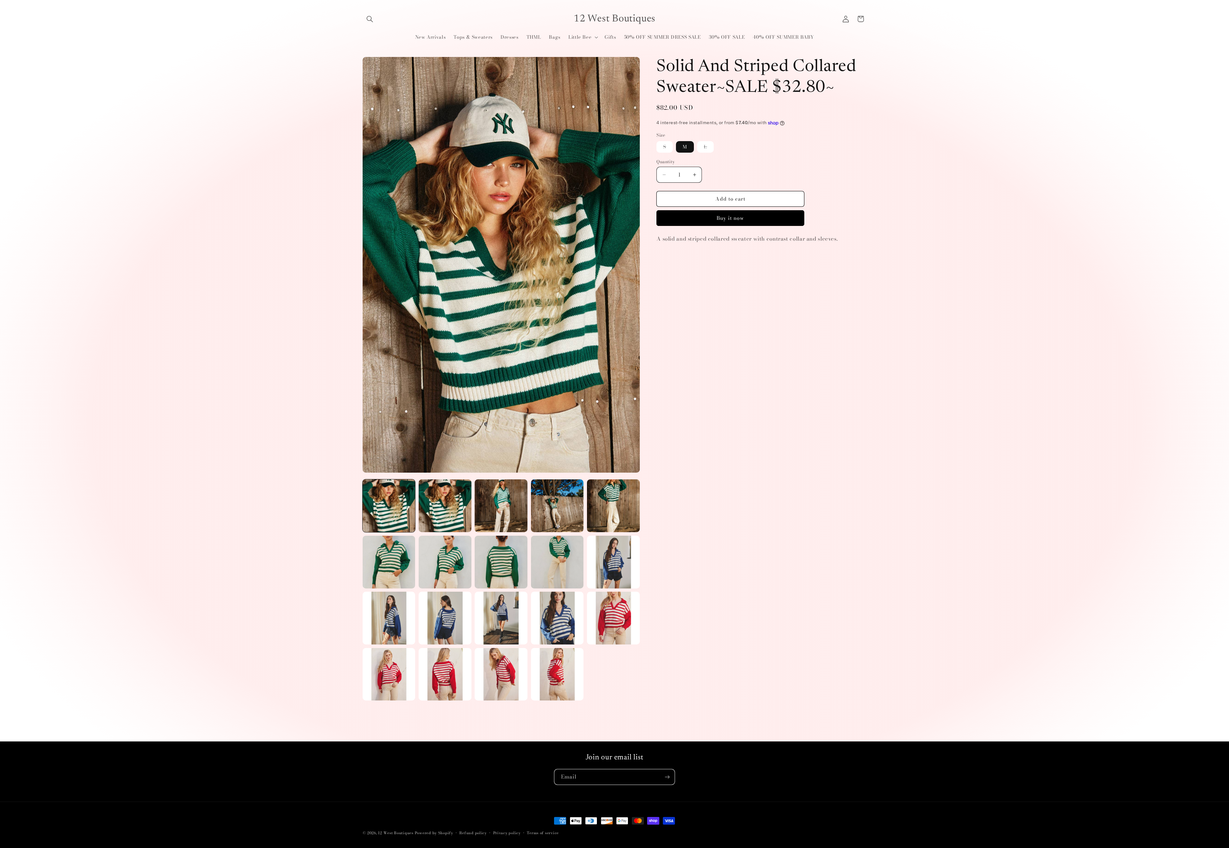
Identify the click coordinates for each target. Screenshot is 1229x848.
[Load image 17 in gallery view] (445, 674)
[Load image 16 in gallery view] (389, 674)
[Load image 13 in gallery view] (501, 618)
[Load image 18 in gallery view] (501, 674)
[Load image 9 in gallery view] (557, 562)
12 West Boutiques (396, 833)
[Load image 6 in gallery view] (389, 562)
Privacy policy (507, 833)
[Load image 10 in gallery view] (613, 562)
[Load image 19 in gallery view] (557, 674)
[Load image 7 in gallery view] (445, 562)
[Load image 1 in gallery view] (389, 505)
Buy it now (730, 218)
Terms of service (543, 833)
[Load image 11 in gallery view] (389, 618)
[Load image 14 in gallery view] (557, 618)
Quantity (665, 161)
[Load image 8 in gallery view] (501, 562)
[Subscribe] (667, 777)
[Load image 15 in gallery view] (613, 618)
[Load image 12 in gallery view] (445, 618)
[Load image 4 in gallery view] (557, 505)
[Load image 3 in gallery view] (501, 505)
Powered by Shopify (434, 833)
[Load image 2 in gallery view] (445, 505)
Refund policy (473, 833)
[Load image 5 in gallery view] (613, 505)
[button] (370, 19)
